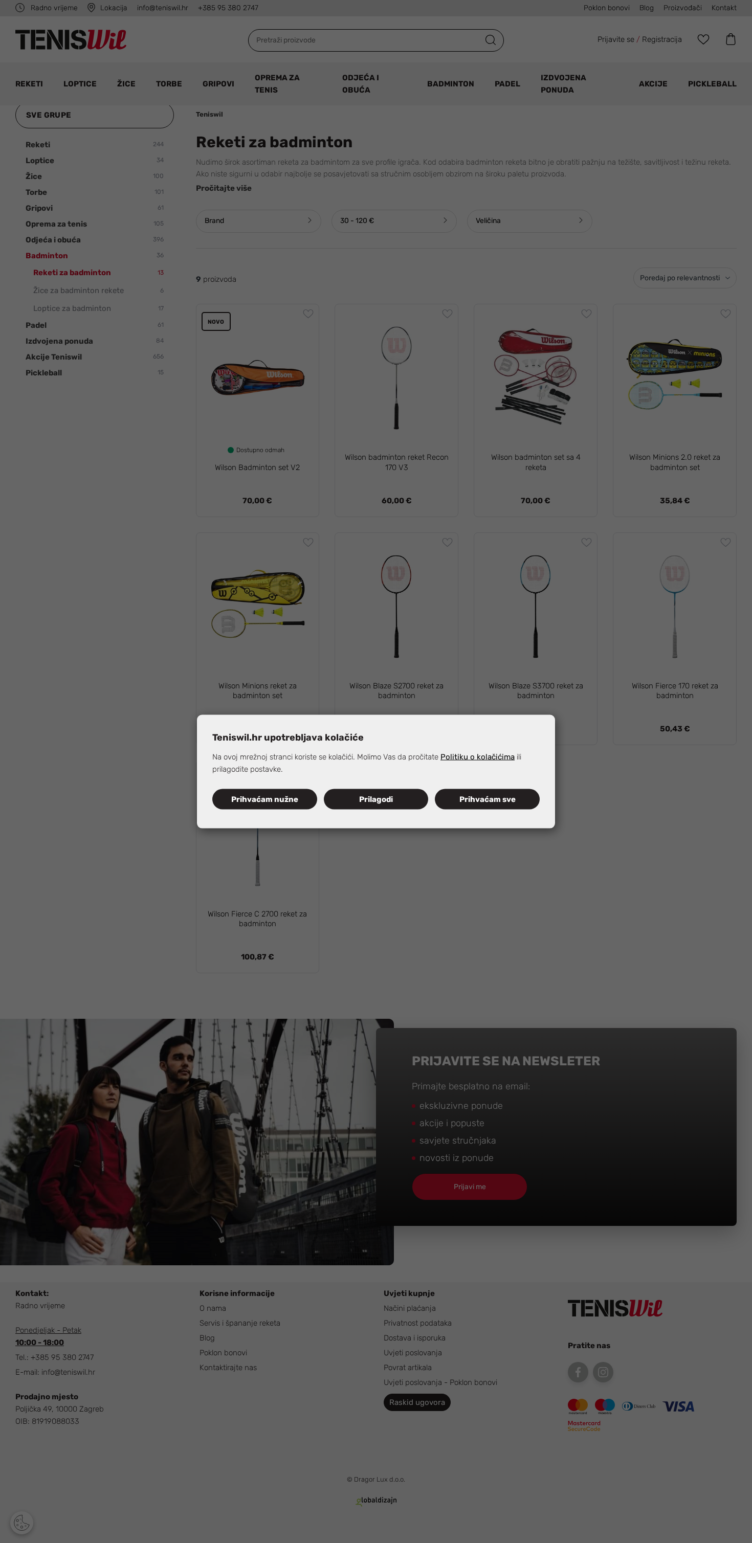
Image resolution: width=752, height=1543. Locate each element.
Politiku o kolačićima (477, 757)
